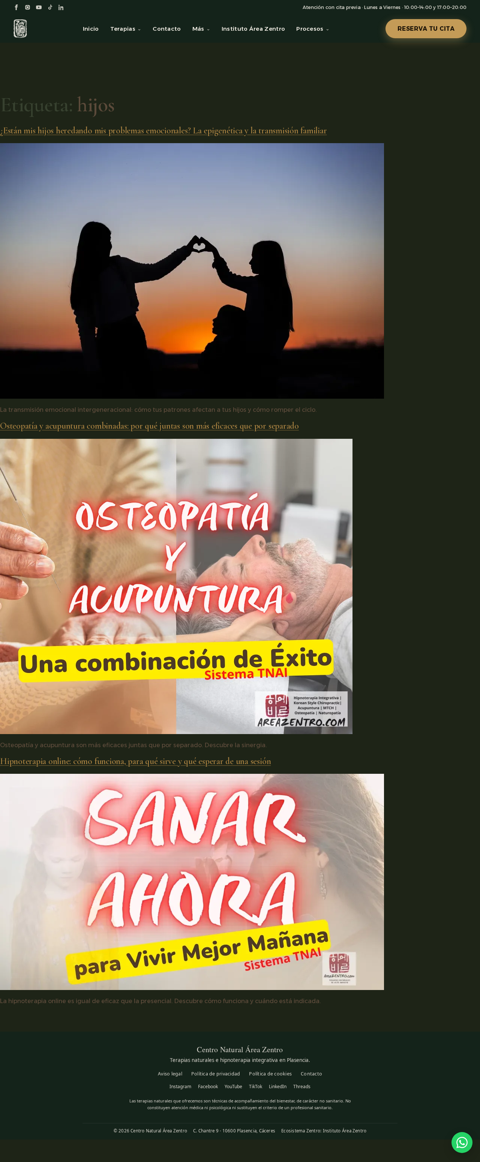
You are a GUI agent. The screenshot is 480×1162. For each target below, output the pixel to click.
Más (198, 28)
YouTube (233, 1086)
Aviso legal (170, 1074)
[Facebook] (16, 7)
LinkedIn (277, 1086)
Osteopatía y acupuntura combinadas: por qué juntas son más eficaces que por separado (149, 425)
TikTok (255, 1086)
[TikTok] (50, 7)
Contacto (167, 28)
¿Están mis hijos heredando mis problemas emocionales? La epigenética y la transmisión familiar (163, 130)
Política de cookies (270, 1074)
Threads (301, 1086)
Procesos (309, 28)
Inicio (91, 28)
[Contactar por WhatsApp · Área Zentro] (462, 1142)
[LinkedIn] (61, 7)
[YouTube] (39, 7)
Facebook (208, 1086)
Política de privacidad (215, 1074)
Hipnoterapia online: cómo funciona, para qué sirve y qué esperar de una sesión (135, 761)
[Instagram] (27, 7)
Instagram (180, 1086)
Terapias (122, 28)
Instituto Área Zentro (253, 28)
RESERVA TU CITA (426, 28)
